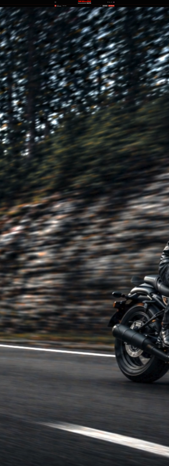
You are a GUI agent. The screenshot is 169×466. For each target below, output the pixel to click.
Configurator (112, 5)
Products (105, 5)
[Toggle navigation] (55, 2)
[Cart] (109, 2)
